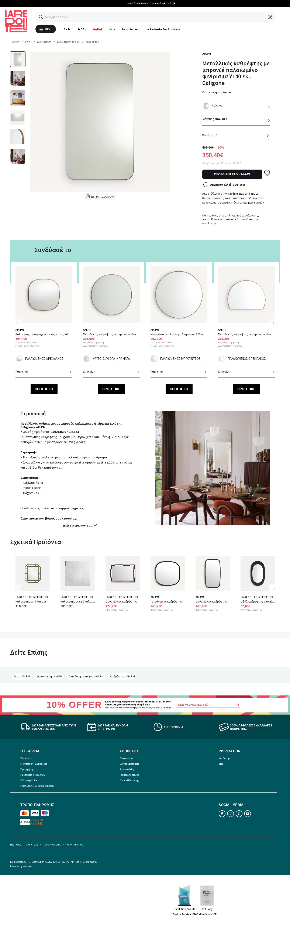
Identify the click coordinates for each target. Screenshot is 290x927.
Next (273, 323)
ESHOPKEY (27, 866)
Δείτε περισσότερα (78, 525)
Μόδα (82, 29)
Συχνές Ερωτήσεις (129, 763)
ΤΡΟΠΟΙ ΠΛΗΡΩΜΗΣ (74, 844)
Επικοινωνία (126, 758)
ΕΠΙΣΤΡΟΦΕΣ (15, 844)
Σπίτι (67, 29)
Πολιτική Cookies (29, 780)
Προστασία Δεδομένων (32, 774)
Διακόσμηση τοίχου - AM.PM (86, 676)
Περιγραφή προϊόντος (217, 92)
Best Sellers (130, 29)
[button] (41, 17)
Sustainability (127, 769)
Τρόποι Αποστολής (129, 774)
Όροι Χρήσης (27, 769)
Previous (19, 325)
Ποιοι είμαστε (27, 758)
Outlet (97, 29)
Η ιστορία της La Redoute (33, 763)
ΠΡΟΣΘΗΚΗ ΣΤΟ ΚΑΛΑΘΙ (232, 174)
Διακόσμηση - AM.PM (49, 676)
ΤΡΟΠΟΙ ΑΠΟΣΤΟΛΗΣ (52, 844)
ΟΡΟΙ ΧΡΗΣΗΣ (32, 844)
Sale (112, 29)
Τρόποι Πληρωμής (129, 780)
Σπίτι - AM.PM (21, 676)
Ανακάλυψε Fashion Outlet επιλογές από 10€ (145, 3)
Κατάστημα (225, 758)
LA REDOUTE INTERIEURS (31, 597)
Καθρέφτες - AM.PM (122, 676)
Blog (221, 763)
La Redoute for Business (163, 29)
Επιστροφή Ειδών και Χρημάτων (37, 785)
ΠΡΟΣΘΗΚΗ (44, 388)
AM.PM (206, 54)
